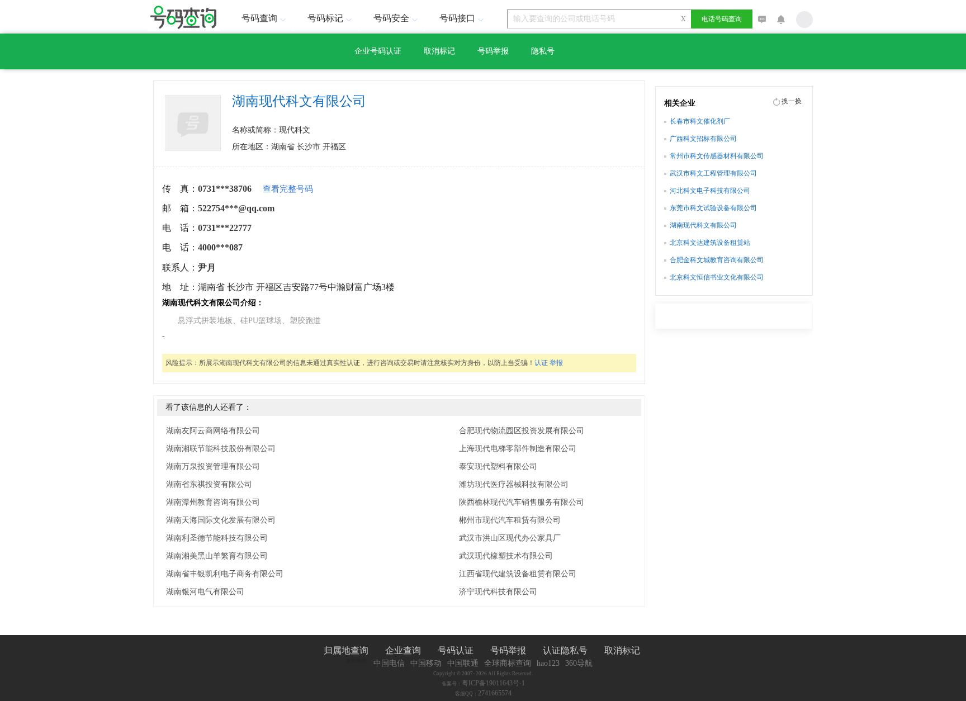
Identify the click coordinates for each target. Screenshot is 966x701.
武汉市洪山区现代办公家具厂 (510, 538)
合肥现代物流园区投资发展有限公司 (521, 431)
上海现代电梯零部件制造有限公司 (517, 448)
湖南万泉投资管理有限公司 (213, 466)
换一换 (792, 101)
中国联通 (463, 663)
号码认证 (455, 650)
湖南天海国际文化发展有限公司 (221, 520)
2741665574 (495, 693)
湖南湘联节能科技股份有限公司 (221, 448)
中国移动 (426, 663)
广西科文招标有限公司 (703, 139)
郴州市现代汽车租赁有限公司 (510, 520)
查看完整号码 (288, 188)
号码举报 (493, 51)
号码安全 (391, 18)
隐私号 (543, 51)
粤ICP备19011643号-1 (493, 683)
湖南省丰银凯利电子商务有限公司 (224, 574)
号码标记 (325, 18)
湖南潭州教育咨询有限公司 (213, 502)
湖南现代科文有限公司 (703, 225)
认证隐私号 (565, 650)
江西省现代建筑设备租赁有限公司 (517, 574)
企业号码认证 (377, 51)
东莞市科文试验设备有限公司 (713, 208)
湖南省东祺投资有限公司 (209, 484)
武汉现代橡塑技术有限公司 (506, 556)
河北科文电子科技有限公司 (710, 191)
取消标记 (439, 51)
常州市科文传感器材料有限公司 (717, 156)
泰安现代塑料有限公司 (498, 466)
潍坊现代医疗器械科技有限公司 (514, 484)
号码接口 (457, 18)
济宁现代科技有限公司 (498, 592)
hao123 (548, 663)
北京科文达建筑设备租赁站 (710, 243)
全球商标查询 (507, 663)
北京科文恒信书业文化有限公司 (717, 277)
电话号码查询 (722, 19)
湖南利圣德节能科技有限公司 (217, 538)
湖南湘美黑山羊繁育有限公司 (217, 556)
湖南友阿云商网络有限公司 (213, 431)
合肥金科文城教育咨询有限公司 (717, 260)
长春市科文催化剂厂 (700, 121)
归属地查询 (346, 650)
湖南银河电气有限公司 (205, 592)
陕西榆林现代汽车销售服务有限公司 (521, 502)
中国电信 (389, 663)
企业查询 (403, 650)
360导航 (579, 663)
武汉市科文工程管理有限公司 (713, 173)
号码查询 (259, 18)
